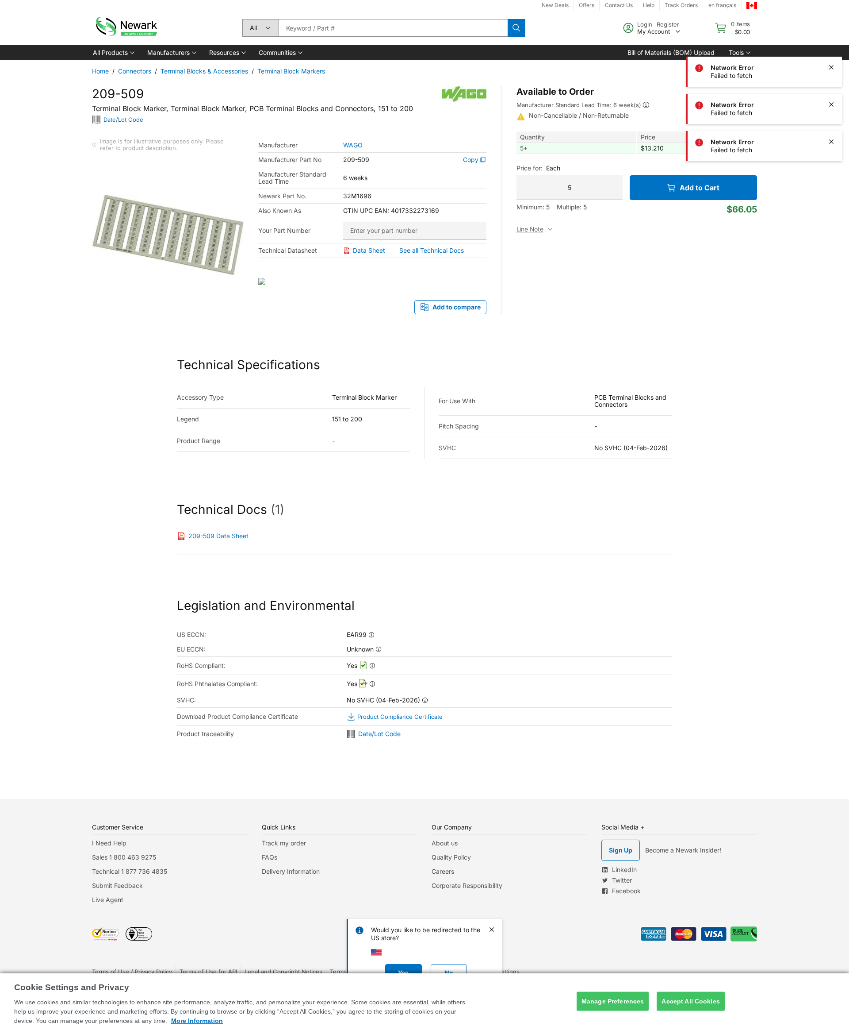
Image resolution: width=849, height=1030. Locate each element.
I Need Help (109, 843)
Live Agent (107, 899)
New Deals (555, 5)
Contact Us (619, 5)
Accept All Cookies (691, 1001)
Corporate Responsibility (467, 885)
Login (644, 24)
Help (648, 5)
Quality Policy (451, 857)
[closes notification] (831, 30)
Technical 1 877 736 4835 (129, 871)
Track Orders (681, 5)
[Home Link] (125, 28)
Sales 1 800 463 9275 (124, 857)
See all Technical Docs (431, 250)
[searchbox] (393, 28)
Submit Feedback (117, 885)
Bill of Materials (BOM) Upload (671, 52)
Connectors (134, 71)
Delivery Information (291, 871)
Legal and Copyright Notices (283, 971)
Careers (443, 871)
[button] (113, 52)
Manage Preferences (612, 1001)
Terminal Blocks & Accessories (204, 71)
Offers (586, 5)
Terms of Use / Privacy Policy (132, 971)
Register (668, 24)
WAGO (353, 145)
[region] (424, 1001)
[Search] (516, 28)
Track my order (284, 843)
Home (100, 71)
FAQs (269, 857)
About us (445, 843)
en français (722, 5)
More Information (197, 1020)
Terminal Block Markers (291, 71)
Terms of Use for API (208, 971)
